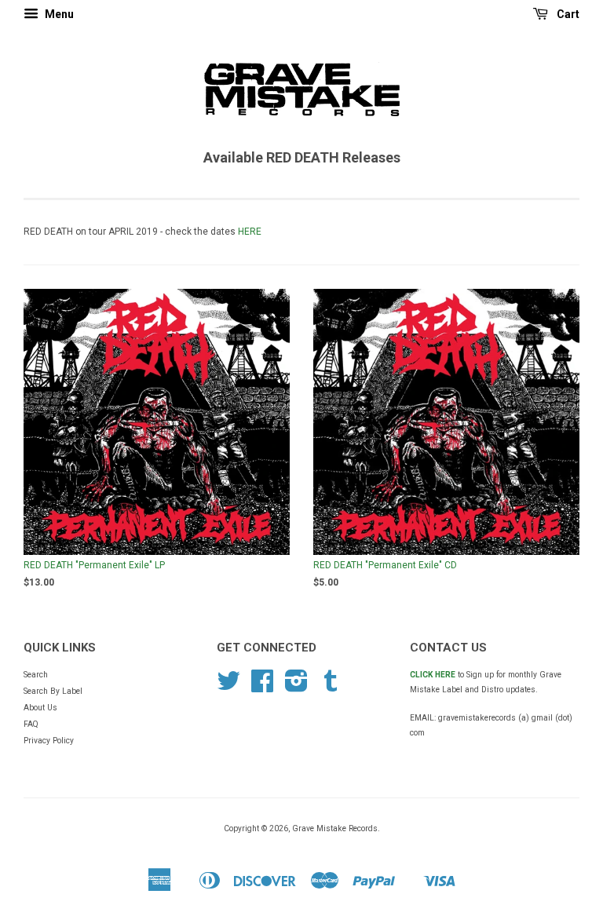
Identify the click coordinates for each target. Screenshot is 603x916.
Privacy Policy (49, 740)
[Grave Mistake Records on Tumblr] (330, 687)
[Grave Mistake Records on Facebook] (262, 687)
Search (36, 674)
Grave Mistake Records (335, 828)
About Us (40, 707)
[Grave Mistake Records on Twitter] (228, 687)
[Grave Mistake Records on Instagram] (296, 687)
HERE (249, 231)
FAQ (31, 724)
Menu (58, 14)
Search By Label (53, 691)
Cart (566, 14)
